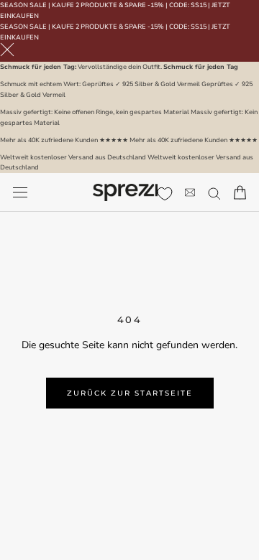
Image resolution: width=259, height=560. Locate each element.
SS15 (198, 5)
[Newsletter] (190, 192)
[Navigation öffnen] (20, 192)
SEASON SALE (23, 5)
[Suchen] (214, 193)
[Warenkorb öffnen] (240, 192)
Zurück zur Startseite (130, 393)
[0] (165, 194)
